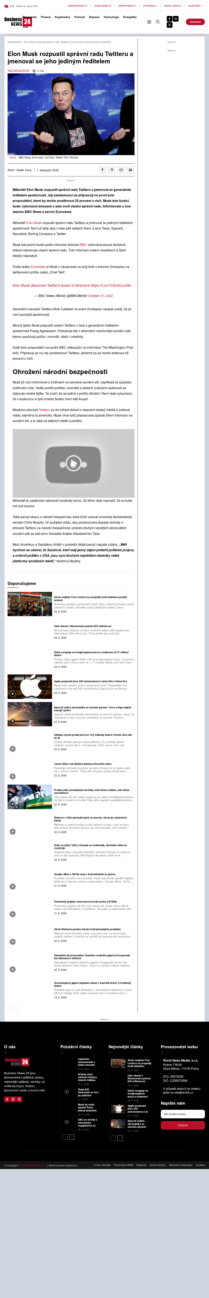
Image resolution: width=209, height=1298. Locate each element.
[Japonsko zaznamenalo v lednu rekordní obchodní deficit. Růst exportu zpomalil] (69, 1061)
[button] (157, 22)
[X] (169, 25)
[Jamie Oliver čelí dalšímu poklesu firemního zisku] (30, 769)
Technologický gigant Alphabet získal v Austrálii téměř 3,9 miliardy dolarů (92, 984)
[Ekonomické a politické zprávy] (11, 21)
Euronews (38, 266)
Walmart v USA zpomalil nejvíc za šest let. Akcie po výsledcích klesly (90, 819)
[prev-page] (10, 1009)
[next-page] (16, 1009)
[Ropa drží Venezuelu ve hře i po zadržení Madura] (69, 1092)
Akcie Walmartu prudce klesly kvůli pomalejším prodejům (87, 929)
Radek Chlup (24, 170)
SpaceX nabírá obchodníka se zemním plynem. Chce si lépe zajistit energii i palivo (92, 709)
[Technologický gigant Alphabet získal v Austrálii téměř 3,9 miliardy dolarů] (30, 990)
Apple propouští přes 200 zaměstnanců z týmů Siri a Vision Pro (90, 681)
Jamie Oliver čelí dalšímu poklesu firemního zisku (82, 764)
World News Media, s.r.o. (33, 1165)
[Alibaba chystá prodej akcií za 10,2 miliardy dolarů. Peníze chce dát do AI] (30, 741)
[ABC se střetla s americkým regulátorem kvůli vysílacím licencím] (69, 1122)
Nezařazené (14, 42)
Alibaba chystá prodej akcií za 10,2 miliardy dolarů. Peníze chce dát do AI (93, 736)
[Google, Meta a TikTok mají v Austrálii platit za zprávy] (30, 879)
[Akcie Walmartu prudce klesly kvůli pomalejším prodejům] (30, 934)
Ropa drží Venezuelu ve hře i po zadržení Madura (88, 1093)
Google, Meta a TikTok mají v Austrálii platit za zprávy (85, 874)
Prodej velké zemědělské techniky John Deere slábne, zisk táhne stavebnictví (91, 791)
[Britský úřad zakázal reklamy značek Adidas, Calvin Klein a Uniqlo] (69, 1077)
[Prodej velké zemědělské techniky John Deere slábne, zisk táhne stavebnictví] (30, 797)
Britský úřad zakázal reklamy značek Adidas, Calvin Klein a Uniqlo (87, 1080)
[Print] (130, 170)
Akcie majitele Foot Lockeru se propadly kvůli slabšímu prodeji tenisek (90, 598)
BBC (83, 244)
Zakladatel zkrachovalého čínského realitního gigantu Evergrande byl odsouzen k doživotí (92, 956)
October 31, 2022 (100, 295)
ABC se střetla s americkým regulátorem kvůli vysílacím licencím (88, 1125)
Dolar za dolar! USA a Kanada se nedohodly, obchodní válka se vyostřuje (90, 846)
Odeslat (183, 1125)
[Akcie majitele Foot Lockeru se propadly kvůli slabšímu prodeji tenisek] (30, 604)
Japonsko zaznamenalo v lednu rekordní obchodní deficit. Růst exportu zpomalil (87, 1066)
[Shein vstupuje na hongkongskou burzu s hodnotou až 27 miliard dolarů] (30, 659)
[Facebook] (169, 19)
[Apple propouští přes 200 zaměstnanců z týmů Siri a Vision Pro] (30, 686)
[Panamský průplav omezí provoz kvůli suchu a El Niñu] (30, 907)
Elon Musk (33, 222)
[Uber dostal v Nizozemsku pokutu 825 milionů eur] (30, 631)
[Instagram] (176, 19)
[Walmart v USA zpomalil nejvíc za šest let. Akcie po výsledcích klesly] (30, 824)
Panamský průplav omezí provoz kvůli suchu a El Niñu (85, 901)
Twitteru (44, 409)
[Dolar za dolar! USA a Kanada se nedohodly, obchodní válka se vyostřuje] (30, 852)
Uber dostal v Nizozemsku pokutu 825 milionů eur (82, 626)
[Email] (121, 170)
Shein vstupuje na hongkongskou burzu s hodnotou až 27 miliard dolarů (91, 653)
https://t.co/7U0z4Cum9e (111, 285)
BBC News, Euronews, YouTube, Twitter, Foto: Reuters (49, 157)
